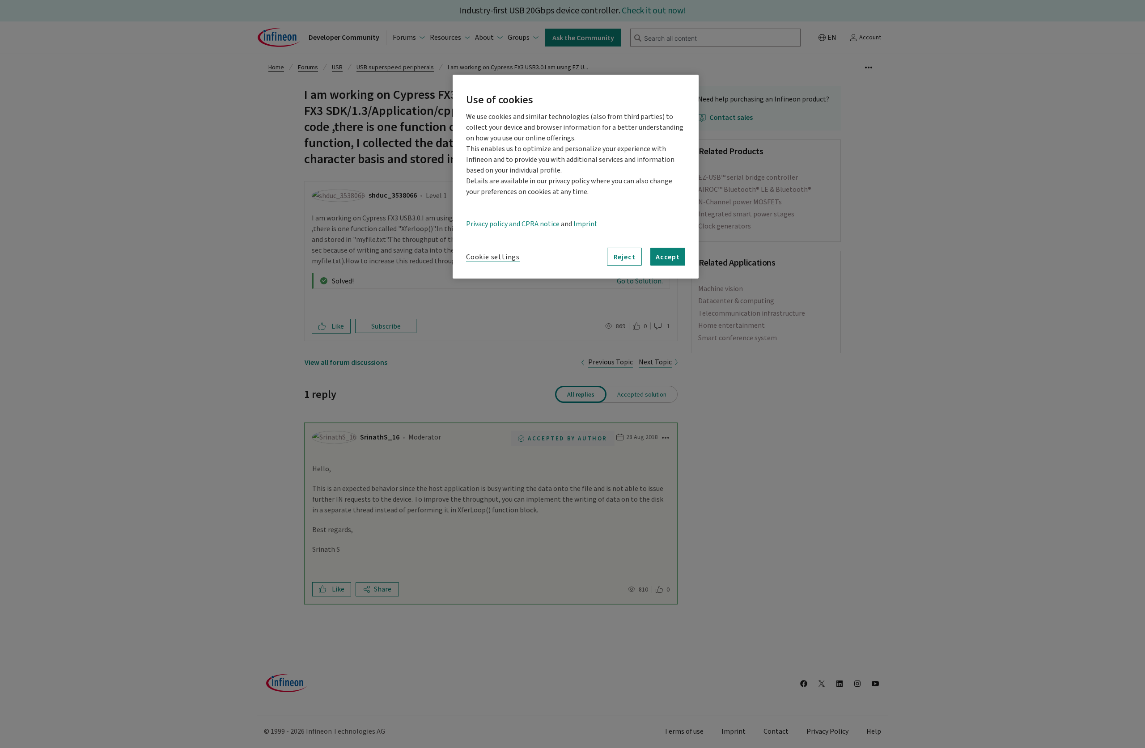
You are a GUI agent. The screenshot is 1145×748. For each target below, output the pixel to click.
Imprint (585, 224)
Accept (668, 256)
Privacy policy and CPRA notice (513, 224)
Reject (625, 256)
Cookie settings (493, 257)
